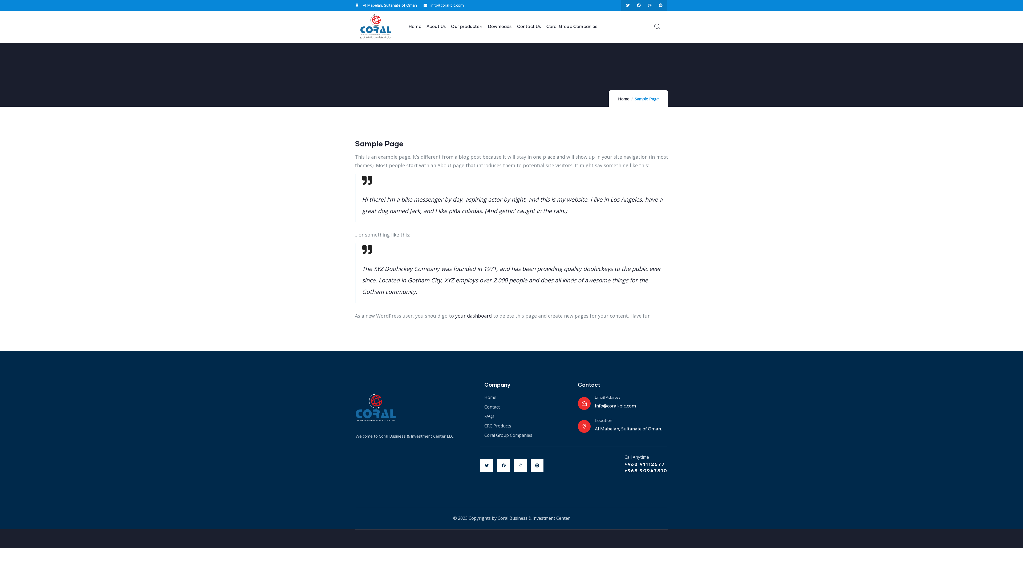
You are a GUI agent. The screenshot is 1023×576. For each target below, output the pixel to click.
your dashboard (473, 316)
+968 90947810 (645, 470)
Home (624, 98)
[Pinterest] (660, 5)
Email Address (607, 397)
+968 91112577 (644, 464)
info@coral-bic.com (615, 406)
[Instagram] (650, 5)
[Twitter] (628, 5)
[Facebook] (639, 5)
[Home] (376, 27)
